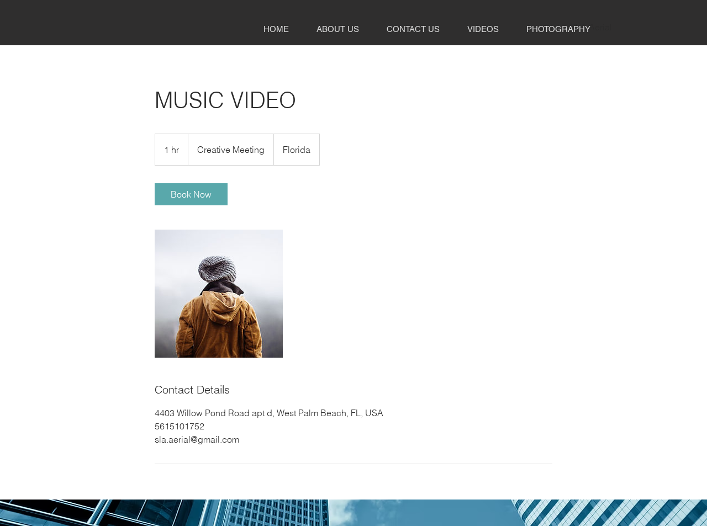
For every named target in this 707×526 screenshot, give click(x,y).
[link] (191, 194)
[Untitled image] (219, 294)
